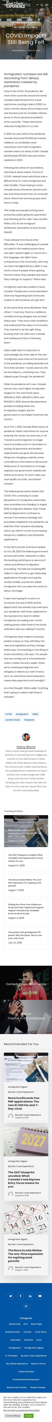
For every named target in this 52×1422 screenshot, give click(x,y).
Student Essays (37, 1387)
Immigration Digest (17, 1087)
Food (38, 1340)
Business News (12, 1332)
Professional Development (26, 1379)
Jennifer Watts (12, 720)
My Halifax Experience (26, 27)
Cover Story (41, 1332)
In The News (11, 1355)
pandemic (29, 720)
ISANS (35, 714)
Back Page (36, 1324)
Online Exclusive (26, 1371)
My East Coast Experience (26, 22)
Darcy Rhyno (20, 50)
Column (27, 1332)
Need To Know (38, 1363)
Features (26, 17)
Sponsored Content (17, 1387)
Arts (26, 1324)
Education (16, 1340)
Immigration (15, 1347)
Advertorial (14, 1324)
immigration (22, 714)
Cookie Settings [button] (13, 1415)
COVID (8, 714)
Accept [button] (28, 1415)
